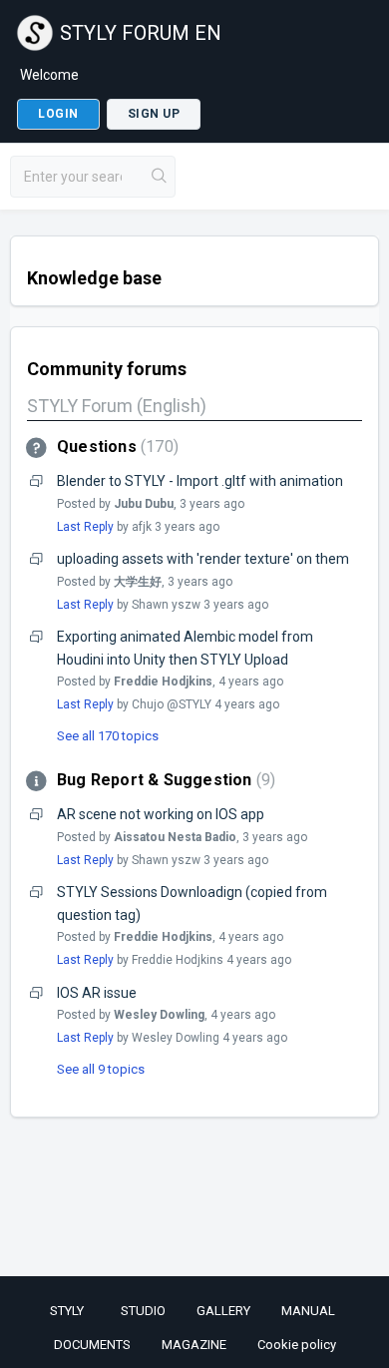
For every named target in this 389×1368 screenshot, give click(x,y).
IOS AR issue (97, 993)
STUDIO (143, 1310)
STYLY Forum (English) (116, 405)
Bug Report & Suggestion (163, 779)
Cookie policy (296, 1344)
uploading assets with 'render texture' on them (203, 559)
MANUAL (308, 1310)
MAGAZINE (194, 1344)
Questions (115, 446)
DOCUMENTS (92, 1344)
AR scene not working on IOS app (160, 814)
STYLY (67, 1310)
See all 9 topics (101, 1069)
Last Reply (85, 527)
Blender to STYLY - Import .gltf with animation (200, 481)
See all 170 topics (108, 735)
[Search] (160, 177)
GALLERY (223, 1310)
